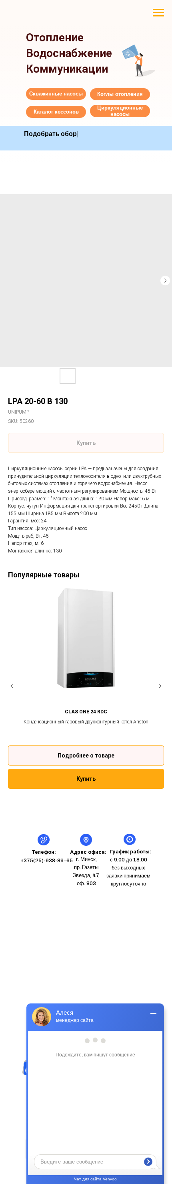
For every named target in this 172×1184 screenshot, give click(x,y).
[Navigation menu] (158, 13)
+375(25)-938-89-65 (46, 860)
